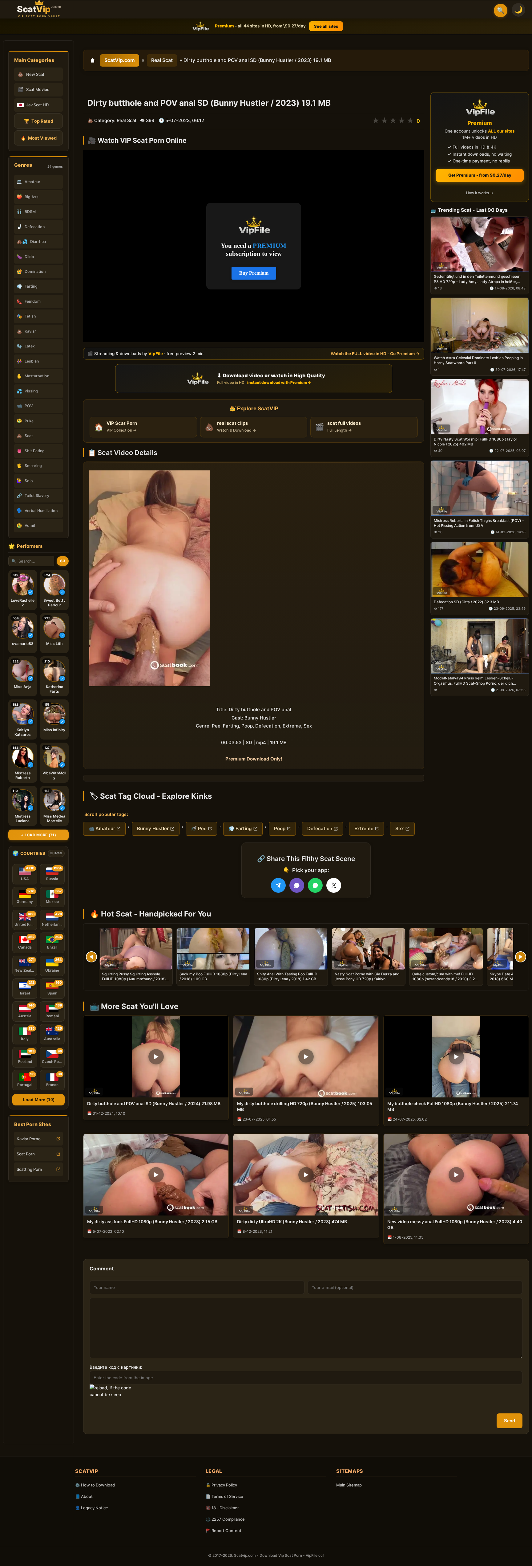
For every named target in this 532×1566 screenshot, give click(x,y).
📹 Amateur (101, 828)
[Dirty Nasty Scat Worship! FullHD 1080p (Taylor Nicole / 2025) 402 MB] (480, 407)
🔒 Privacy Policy (221, 1484)
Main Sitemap (349, 1484)
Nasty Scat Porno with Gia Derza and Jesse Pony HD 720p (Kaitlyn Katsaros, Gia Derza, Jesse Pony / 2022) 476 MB (367, 981)
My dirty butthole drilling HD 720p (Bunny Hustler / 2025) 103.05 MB (304, 1106)
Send (509, 1420)
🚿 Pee (199, 828)
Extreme (363, 828)
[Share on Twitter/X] (333, 885)
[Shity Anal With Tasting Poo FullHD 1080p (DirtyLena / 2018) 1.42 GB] (291, 949)
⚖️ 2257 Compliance (225, 1519)
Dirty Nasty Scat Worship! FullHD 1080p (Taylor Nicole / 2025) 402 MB (475, 441)
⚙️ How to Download (95, 1484)
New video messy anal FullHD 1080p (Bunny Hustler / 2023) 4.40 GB (454, 1224)
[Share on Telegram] (278, 885)
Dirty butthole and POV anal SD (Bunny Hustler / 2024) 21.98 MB (153, 1103)
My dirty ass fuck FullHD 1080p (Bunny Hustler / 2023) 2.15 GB (152, 1221)
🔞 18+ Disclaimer (222, 1507)
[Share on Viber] (296, 885)
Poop (279, 828)
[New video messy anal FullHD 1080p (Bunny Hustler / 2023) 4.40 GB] (456, 1174)
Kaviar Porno (29, 1138)
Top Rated (38, 121)
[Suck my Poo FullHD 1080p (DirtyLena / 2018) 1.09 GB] (213, 949)
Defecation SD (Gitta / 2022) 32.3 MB (466, 602)
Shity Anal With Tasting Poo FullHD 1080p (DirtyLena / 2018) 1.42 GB (287, 976)
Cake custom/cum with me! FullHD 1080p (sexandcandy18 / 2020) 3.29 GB (444, 979)
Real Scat (162, 60)
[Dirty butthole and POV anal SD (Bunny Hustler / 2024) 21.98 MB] (155, 1056)
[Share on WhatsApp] (315, 885)
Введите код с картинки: (116, 1367)
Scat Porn (26, 1153)
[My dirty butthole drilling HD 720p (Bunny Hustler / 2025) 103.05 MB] (305, 1056)
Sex (399, 828)
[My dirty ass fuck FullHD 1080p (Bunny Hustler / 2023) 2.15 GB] (155, 1174)
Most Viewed (39, 138)
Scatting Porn (29, 1169)
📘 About (84, 1496)
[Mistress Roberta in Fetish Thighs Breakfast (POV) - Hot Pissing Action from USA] (480, 488)
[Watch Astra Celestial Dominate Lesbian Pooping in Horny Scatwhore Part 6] (480, 325)
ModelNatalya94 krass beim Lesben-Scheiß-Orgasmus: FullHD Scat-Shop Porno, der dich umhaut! (474, 681)
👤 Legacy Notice (91, 1507)
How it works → (479, 193)
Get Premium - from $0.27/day (479, 175)
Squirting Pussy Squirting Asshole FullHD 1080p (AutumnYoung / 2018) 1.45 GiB (134, 979)
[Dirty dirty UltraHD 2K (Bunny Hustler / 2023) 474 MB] (305, 1174)
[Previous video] (91, 956)
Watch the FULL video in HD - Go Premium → (375, 353)
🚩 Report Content (223, 1530)
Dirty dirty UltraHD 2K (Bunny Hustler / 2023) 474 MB (292, 1221)
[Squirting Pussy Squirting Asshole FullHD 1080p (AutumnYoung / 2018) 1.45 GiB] (135, 949)
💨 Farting (240, 828)
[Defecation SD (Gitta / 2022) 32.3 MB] (480, 569)
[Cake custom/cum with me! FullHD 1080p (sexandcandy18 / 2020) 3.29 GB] (446, 949)
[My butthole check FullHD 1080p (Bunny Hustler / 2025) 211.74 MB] (456, 1056)
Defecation (319, 828)
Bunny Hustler (153, 828)
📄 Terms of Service (224, 1496)
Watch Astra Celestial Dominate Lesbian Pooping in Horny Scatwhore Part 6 (478, 360)
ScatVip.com (119, 60)
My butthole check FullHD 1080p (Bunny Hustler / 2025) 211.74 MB (452, 1106)
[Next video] (520, 956)
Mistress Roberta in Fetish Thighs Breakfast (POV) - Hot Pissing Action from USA (479, 523)
